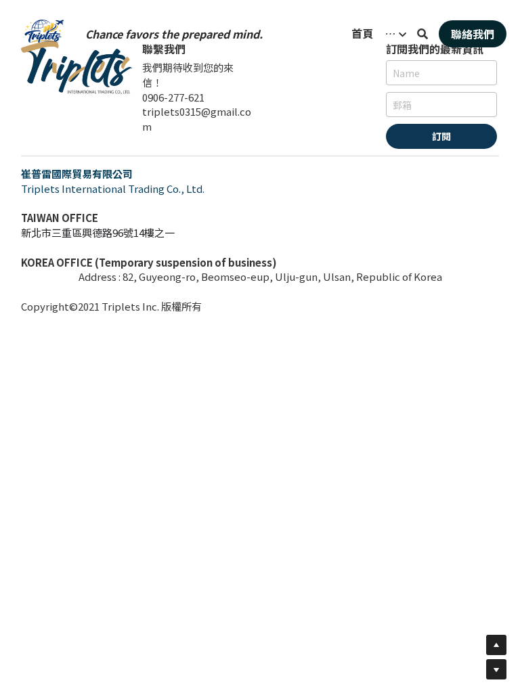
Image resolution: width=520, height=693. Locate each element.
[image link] (44, 33)
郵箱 (402, 104)
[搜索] (422, 33)
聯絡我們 (472, 34)
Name (406, 72)
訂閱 (441, 136)
